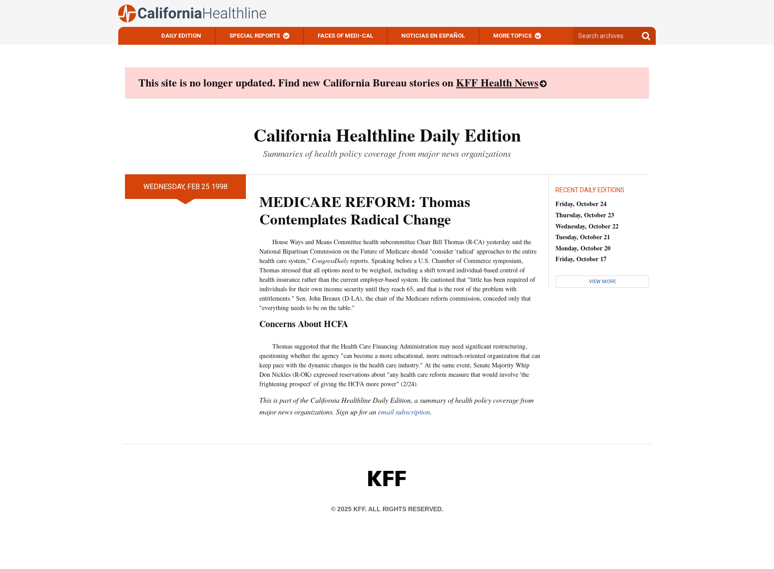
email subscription (404, 411)
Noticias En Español (433, 35)
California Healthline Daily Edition (387, 134)
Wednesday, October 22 (587, 226)
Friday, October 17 (580, 258)
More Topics (512, 35)
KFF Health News (497, 82)
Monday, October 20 (583, 248)
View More (602, 281)
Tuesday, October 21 (582, 236)
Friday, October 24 (580, 203)
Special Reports (254, 35)
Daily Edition (181, 35)
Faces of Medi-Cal (345, 35)
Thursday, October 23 (584, 215)
